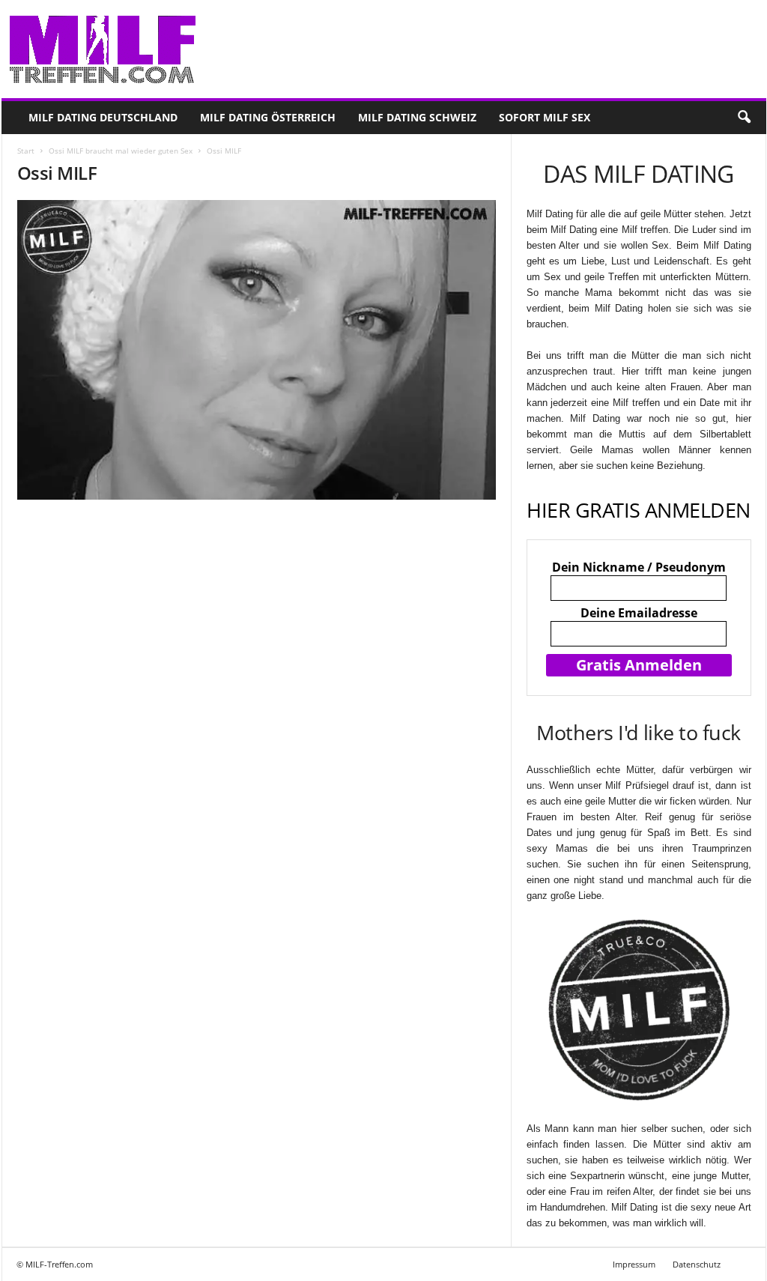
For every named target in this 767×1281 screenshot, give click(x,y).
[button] (743, 117)
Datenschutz (697, 1264)
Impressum (634, 1264)
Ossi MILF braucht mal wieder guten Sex (120, 150)
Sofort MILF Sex (544, 117)
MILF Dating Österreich (268, 117)
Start (25, 150)
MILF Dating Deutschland (103, 117)
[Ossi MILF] (257, 350)
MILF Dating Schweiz (417, 117)
